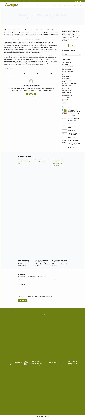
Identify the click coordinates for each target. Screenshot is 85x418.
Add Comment (22, 284)
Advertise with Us (20, 1)
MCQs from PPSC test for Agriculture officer (16, 363)
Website (54, 279)
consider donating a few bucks (73, 36)
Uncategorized (66, 101)
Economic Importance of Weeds (55, 363)
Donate (71, 45)
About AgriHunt (11, 1)
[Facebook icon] (27, 94)
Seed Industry (65, 97)
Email (37, 279)
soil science (65, 99)
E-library (70, 5)
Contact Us (27, 1)
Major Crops (65, 87)
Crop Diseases (66, 73)
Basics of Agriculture (67, 69)
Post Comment (22, 300)
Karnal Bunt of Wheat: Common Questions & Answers (23, 262)
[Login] (80, 5)
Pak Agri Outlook (66, 90)
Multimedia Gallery (67, 88)
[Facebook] (77, 1)
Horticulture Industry (67, 81)
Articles (37, 5)
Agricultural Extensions (68, 66)
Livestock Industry (67, 85)
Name (20, 279)
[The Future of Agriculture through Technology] (42, 208)
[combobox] (70, 54)
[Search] (75, 1)
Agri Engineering (66, 62)
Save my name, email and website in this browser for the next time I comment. (35, 296)
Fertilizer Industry (66, 76)
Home (5, 1)
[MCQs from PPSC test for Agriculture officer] (64, 120)
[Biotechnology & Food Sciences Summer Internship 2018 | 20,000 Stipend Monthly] (64, 142)
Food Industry (65, 78)
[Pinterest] (37, 73)
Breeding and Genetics (68, 71)
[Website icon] (32, 94)
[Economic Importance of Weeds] (64, 127)
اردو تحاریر (76, 5)
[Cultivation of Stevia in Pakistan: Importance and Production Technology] (64, 111)
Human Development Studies (69, 83)
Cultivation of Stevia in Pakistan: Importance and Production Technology (74, 112)
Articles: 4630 (31, 96)
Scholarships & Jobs (45, 5)
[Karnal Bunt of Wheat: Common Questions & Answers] (25, 208)
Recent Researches (56, 5)
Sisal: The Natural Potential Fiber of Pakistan (72, 363)
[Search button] (79, 54)
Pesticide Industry (66, 92)
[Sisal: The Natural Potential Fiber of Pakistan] (64, 134)
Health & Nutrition (66, 80)
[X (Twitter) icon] (35, 94)
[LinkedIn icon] (30, 94)
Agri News (64, 5)
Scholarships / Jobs (67, 95)
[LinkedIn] (51, 73)
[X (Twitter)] (80, 1)
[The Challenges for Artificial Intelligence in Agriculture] (59, 208)
